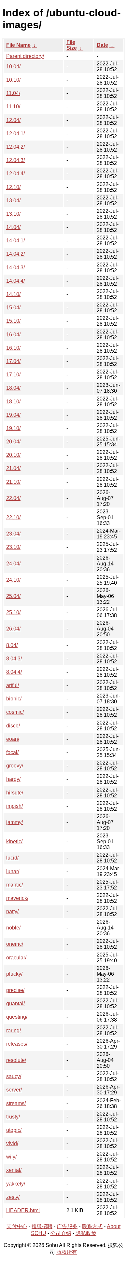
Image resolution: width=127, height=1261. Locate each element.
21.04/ (13, 468)
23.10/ (13, 547)
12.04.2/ (15, 147)
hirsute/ (14, 792)
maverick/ (17, 898)
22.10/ (13, 517)
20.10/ (13, 455)
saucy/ (13, 1076)
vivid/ (12, 1143)
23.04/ (13, 533)
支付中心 (17, 1226)
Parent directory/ (25, 56)
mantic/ (14, 885)
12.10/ (13, 187)
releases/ (16, 1044)
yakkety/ (15, 1183)
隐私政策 (86, 1233)
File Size (71, 45)
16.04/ (13, 334)
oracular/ (16, 957)
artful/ (12, 685)
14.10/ (13, 294)
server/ (14, 1089)
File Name (18, 45)
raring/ (13, 1030)
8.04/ (12, 645)
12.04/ (13, 120)
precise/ (15, 990)
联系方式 (92, 1226)
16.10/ (13, 348)
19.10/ (13, 428)
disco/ (13, 725)
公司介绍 (60, 1233)
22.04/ (13, 498)
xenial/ (13, 1170)
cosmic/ (15, 712)
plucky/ (14, 974)
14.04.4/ (15, 281)
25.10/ (13, 612)
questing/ (16, 1017)
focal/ (12, 752)
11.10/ (13, 106)
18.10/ (13, 401)
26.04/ (13, 628)
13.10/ (13, 214)
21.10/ (13, 482)
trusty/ (13, 1116)
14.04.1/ (15, 240)
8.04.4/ (14, 672)
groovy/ (14, 765)
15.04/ (13, 307)
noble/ (13, 927)
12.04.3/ (15, 160)
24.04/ (13, 563)
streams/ (16, 1103)
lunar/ (12, 871)
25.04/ (13, 596)
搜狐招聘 (42, 1226)
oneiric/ (14, 944)
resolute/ (16, 1060)
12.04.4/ (15, 173)
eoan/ (12, 739)
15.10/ (13, 321)
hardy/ (13, 779)
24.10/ (13, 580)
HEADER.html (23, 1210)
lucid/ (12, 858)
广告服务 (67, 1226)
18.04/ (13, 388)
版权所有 (66, 1252)
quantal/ (15, 1003)
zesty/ (13, 1197)
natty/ (12, 911)
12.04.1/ (15, 133)
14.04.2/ (15, 254)
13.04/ (13, 200)
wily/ (11, 1156)
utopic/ (13, 1130)
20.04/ (13, 441)
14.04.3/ (15, 267)
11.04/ (13, 93)
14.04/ (13, 227)
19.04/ (13, 415)
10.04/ (13, 66)
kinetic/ (14, 841)
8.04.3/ (14, 658)
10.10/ (13, 80)
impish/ (14, 806)
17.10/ (13, 374)
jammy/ (14, 822)
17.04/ (13, 361)
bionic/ (13, 698)
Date (102, 45)
